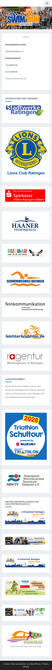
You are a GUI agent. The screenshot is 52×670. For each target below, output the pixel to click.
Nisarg (26, 666)
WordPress (36, 664)
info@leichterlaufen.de (15, 78)
